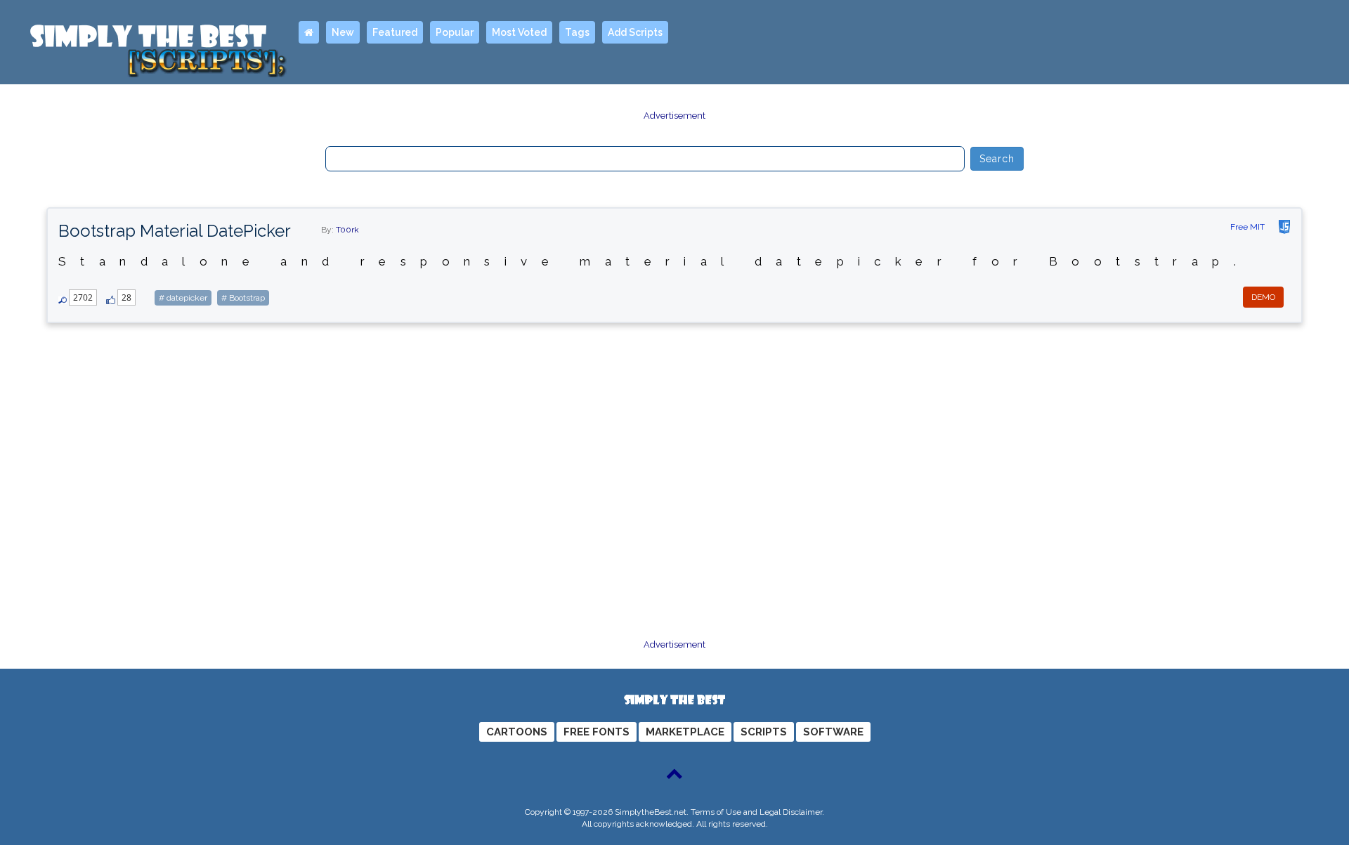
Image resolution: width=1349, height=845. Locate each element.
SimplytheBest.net (650, 812)
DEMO (1263, 297)
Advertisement (674, 115)
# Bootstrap (243, 298)
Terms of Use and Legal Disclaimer (756, 812)
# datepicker (183, 298)
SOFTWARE (833, 732)
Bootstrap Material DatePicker (174, 231)
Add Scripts (635, 32)
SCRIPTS (764, 732)
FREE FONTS (596, 732)
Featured (394, 32)
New (343, 32)
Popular (455, 32)
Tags (577, 32)
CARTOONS (516, 732)
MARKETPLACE (685, 732)
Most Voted (519, 32)
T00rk (347, 230)
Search (997, 158)
